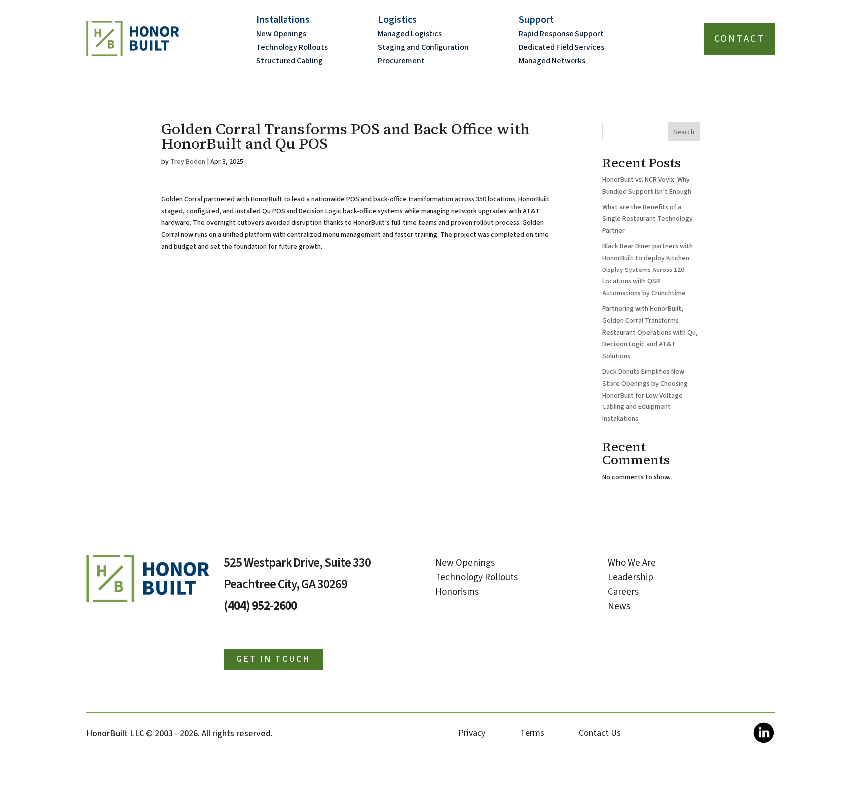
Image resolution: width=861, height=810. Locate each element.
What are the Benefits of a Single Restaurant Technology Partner (647, 219)
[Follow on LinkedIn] (763, 737)
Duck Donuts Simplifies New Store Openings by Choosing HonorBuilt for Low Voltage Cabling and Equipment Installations (645, 395)
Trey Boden (187, 162)
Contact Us (600, 733)
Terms (532, 733)
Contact (739, 39)
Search (683, 132)
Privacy (471, 733)
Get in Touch (273, 659)
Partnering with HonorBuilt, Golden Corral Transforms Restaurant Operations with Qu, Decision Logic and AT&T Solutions (650, 332)
